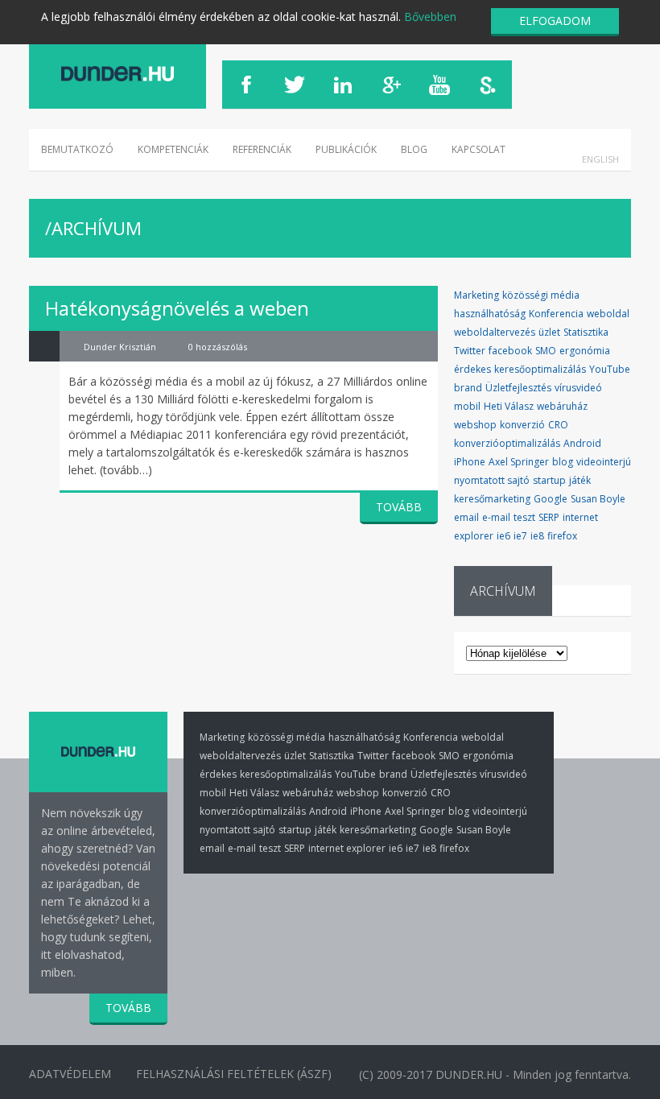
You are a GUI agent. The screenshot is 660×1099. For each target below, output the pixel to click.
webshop (475, 425)
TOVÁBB (399, 506)
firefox (562, 536)
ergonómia (584, 350)
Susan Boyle (598, 499)
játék (580, 480)
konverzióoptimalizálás (507, 443)
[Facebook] (246, 84)
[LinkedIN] (343, 84)
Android (582, 443)
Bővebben (430, 16)
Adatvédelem (70, 1073)
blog (562, 462)
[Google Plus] (391, 84)
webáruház (562, 406)
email (466, 517)
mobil (467, 406)
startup (549, 480)
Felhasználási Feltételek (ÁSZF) (234, 1073)
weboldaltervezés (494, 332)
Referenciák (262, 149)
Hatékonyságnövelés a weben (177, 308)
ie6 (503, 536)
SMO (545, 350)
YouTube (609, 369)
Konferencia (556, 313)
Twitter (469, 350)
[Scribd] (488, 84)
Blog (414, 149)
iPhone (469, 462)
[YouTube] (439, 84)
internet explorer (347, 848)
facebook (510, 350)
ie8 (537, 536)
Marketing (476, 295)
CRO (558, 425)
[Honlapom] (117, 73)
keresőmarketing (492, 499)
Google (550, 499)
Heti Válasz (509, 406)
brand (468, 388)
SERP (548, 517)
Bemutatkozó (77, 149)
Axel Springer (519, 462)
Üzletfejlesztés (518, 388)
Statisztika (585, 332)
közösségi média (541, 295)
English (600, 159)
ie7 (520, 536)
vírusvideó (578, 388)
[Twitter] (294, 84)
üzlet (549, 332)
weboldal (608, 313)
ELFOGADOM (555, 20)
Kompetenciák (173, 149)
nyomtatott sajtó (492, 480)
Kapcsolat (478, 149)
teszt (524, 517)
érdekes (472, 369)
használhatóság (490, 313)
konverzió (522, 425)
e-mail (496, 517)
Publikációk (346, 149)
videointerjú (603, 462)
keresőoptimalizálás (540, 369)
